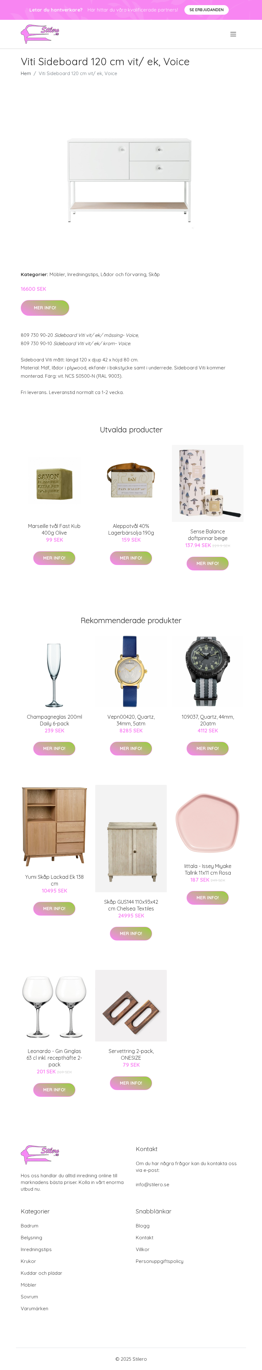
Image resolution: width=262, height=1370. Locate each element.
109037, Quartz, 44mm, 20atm (208, 720)
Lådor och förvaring (123, 274)
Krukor (28, 1261)
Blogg (143, 1226)
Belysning (31, 1238)
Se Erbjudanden (206, 9)
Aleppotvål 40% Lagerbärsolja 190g (131, 529)
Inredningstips (82, 274)
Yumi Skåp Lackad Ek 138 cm (54, 880)
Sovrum (29, 1297)
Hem (26, 73)
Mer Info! (45, 308)
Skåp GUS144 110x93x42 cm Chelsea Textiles (131, 905)
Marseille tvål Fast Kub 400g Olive (54, 529)
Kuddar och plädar (41, 1273)
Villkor (143, 1249)
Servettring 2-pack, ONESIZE (131, 1054)
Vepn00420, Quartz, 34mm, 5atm (131, 720)
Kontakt (144, 1238)
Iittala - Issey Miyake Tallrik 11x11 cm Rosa (207, 869)
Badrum (29, 1226)
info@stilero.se (152, 1184)
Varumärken (34, 1308)
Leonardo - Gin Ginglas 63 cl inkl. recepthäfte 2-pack (54, 1058)
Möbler (57, 274)
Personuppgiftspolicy (159, 1261)
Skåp (154, 274)
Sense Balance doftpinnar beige (207, 534)
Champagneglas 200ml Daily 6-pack (54, 720)
